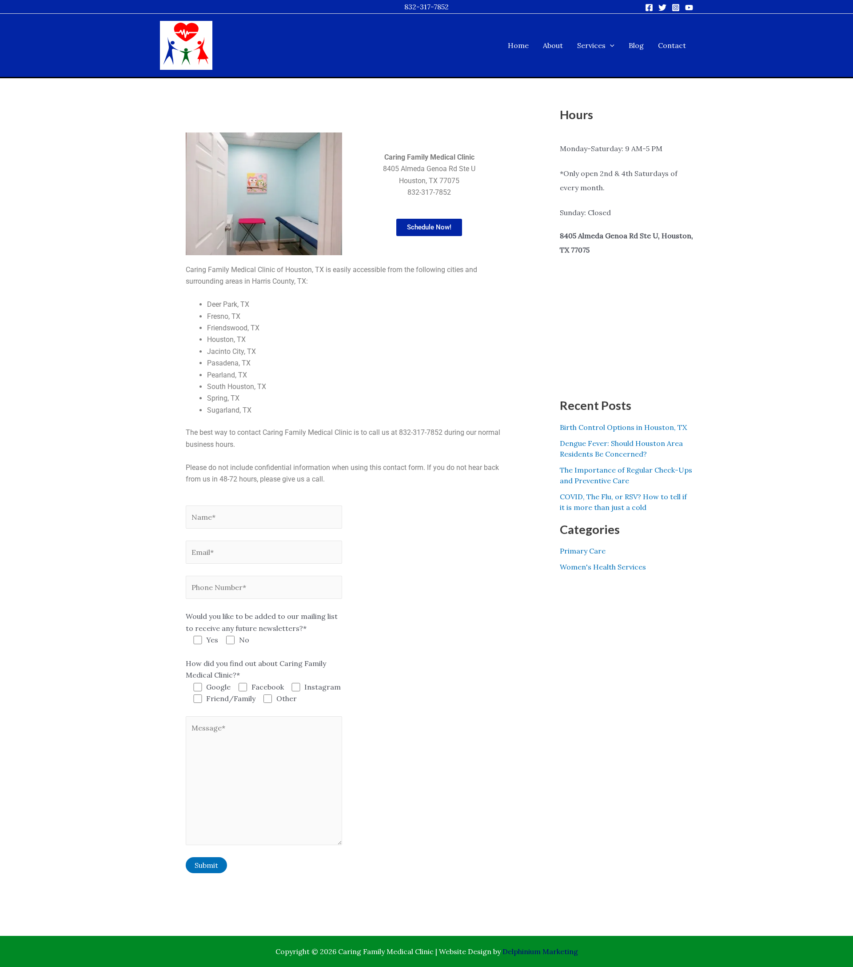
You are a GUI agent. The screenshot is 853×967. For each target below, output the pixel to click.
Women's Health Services (603, 566)
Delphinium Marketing (540, 951)
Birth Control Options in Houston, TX (623, 427)
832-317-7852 (426, 6)
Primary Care (583, 550)
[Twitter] (662, 8)
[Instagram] (676, 8)
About (553, 45)
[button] (610, 45)
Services (591, 45)
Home (518, 45)
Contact (672, 45)
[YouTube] (689, 8)
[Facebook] (649, 8)
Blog (636, 45)
